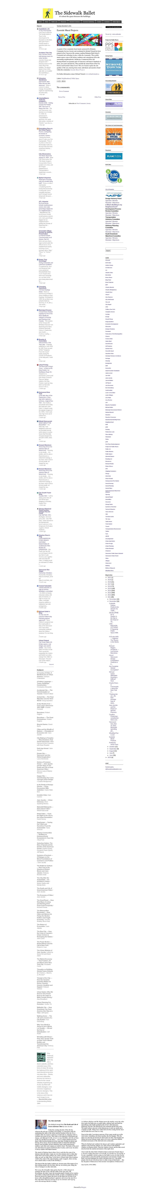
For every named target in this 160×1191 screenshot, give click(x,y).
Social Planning (109, 486)
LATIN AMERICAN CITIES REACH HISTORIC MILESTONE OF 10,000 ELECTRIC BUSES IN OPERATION (44, 544)
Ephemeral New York (44, 393)
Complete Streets (110, 311)
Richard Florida (109, 463)
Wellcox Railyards (110, 568)
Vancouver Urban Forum (111, 555)
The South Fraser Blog (45, 493)
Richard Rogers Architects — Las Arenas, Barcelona (114, 649)
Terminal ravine (109, 516)
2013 (109, 592)
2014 (109, 590)
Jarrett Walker (109, 380)
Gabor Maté (108, 341)
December (113, 599)
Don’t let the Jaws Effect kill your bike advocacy (44, 83)
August (111, 751)
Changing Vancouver (42, 287)
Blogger (83, 1187)
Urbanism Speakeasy (43, 79)
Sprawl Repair (109, 497)
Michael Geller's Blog (44, 612)
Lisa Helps (108, 397)
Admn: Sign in (116, 21)
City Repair (108, 304)
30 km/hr (107, 260)
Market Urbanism (45, 178)
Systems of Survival (110, 506)
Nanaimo (107, 414)
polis (106, 441)
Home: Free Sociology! (43, 260)
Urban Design (109, 543)
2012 (109, 595)
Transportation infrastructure (113, 529)
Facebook (108, 331)
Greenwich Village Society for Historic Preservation (45, 232)
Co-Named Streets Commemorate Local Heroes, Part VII (45, 237)
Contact (99, 21)
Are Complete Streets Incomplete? (114, 668)
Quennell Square (109, 456)
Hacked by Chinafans (45, 573)
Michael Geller (109, 407)
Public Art (108, 449)
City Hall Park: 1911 (45, 515)
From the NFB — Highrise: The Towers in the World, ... (114, 640)
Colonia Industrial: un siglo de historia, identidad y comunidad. (46, 589)
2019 (109, 580)
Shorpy (107, 473)
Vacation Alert (43, 496)
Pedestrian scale (109, 432)
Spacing (107, 494)
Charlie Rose (108, 292)
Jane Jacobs (108, 378)
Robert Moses (109, 466)
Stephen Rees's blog (44, 536)
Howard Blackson (45, 445)
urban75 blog (43, 365)
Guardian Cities (109, 353)
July (110, 753)
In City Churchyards (45, 30)
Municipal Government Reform (113, 410)
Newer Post (61, 97)
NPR (106, 427)
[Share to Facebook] (63, 81)
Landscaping (108, 390)
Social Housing (109, 483)
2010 (109, 757)
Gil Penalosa (108, 346)
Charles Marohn (109, 287)
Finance (107, 336)
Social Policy (108, 488)
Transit (107, 526)
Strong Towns (109, 504)
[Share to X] (61, 81)
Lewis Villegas (109, 395)
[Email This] (58, 81)
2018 (109, 582)
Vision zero (108, 563)
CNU (106, 307)
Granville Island (109, 351)
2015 (109, 588)
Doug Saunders (109, 321)
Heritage (107, 358)
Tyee (106, 533)
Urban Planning (109, 546)
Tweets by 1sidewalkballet (113, 34)
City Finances (109, 297)
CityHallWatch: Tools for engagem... (44, 99)
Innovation (108, 368)
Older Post (98, 97)
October (112, 746)
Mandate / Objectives (112, 202)
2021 (109, 577)
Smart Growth (109, 478)
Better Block (108, 277)
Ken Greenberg (109, 387)
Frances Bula (108, 338)
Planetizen (108, 436)
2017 (109, 584)
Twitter (107, 531)
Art (106, 270)
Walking (107, 565)
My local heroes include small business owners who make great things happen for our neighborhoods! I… (46, 206)
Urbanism (108, 551)
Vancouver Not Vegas (44, 570)
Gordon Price (108, 348)
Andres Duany (109, 265)
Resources (63, 21)
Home (40, 21)
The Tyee (107, 519)
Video (106, 558)
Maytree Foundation (110, 405)
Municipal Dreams (45, 310)
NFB (106, 424)
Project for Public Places (111, 446)
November (113, 601)
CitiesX (107, 294)
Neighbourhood (66, 78)
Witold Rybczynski (45, 421)
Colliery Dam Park (110, 309)
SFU (106, 468)
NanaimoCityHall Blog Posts (112, 419)
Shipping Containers (110, 471)
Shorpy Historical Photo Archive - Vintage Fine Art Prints (45, 511)
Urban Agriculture (110, 541)
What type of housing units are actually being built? (46, 181)
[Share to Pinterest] (65, 81)
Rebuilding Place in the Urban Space (45, 129)
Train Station (108, 524)
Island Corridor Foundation (112, 370)
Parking (107, 429)
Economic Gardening (88, 21)
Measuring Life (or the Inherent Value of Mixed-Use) (45, 448)
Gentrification (109, 343)
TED (106, 514)
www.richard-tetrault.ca (92, 74)
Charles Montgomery (111, 289)
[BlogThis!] (59, 81)
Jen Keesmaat (109, 385)
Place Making (108, 434)
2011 (109, 597)
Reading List (108, 459)
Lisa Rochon (108, 400)
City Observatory (45, 154)
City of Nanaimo (109, 189)
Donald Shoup (109, 319)
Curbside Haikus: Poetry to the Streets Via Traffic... (114, 607)
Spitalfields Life (44, 29)
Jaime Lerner (108, 373)
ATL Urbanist (43, 201)
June (111, 755)
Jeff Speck (108, 383)
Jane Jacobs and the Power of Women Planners (113, 708)
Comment (107, 21)
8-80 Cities (108, 262)
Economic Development (111, 324)
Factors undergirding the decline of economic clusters (45, 133)
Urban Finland (44, 640)
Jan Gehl (107, 375)
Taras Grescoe (109, 511)
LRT (106, 402)
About (46, 21)
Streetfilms (108, 499)
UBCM (107, 536)
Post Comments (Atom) (83, 103)
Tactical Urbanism (110, 509)
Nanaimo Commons (75, 21)
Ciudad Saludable (45, 586)
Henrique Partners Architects (113, 356)
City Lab (107, 302)
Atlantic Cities (109, 272)
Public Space (75, 78)
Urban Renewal (109, 548)
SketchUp (108, 476)
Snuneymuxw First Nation (112, 481)
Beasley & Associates (43, 340)
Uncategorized (109, 538)
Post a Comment (64, 91)
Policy (107, 439)
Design (107, 316)
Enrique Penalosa (110, 329)
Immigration (108, 363)
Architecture (108, 267)
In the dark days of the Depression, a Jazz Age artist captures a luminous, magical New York (46, 399)
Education (108, 326)
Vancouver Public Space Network (114, 553)
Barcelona (108, 275)
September (113, 749)
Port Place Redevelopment (112, 444)
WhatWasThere (109, 570)
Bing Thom (108, 280)
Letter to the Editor (110, 392)
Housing (107, 361)
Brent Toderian (109, 282)
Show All (51, 664)
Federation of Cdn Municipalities (113, 334)
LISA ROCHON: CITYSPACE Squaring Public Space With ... (113, 629)
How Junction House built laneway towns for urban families (46, 56)
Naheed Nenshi (109, 412)
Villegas (107, 560)
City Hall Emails (109, 299)
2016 (109, 586)
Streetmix (108, 502)
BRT (106, 285)
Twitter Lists (54, 21)
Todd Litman (108, 521)
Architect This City (45, 53)
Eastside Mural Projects (78, 70)
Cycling (107, 314)
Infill (106, 365)
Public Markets (109, 451)
